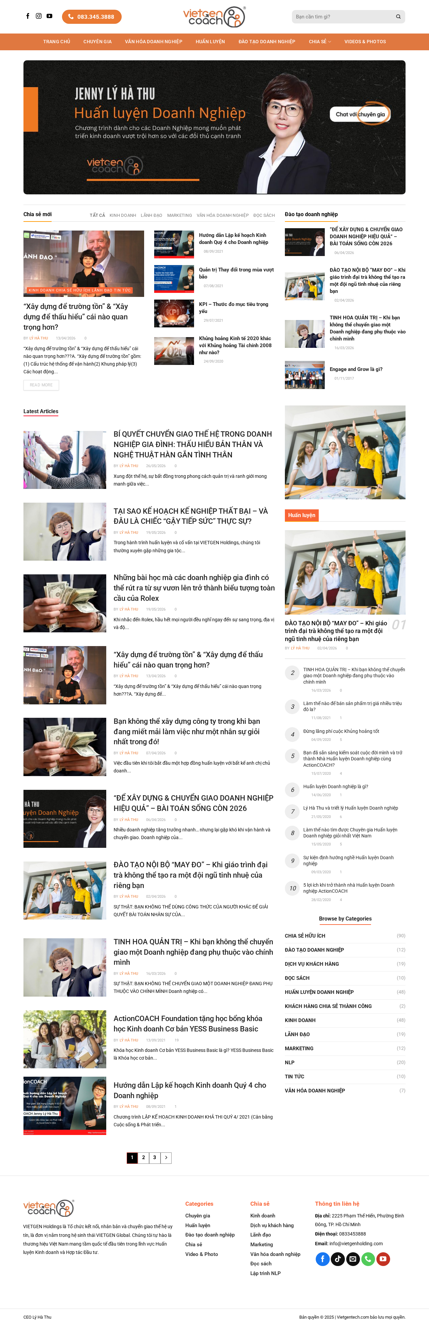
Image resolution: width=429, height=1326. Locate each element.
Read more (41, 385)
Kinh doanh (300, 1020)
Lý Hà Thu (38, 338)
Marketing (299, 1049)
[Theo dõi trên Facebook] (29, 16)
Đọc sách (297, 978)
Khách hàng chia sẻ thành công (328, 1006)
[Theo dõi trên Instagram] (39, 16)
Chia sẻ (318, 42)
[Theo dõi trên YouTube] (50, 16)
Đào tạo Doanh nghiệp (267, 42)
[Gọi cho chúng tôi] (368, 1259)
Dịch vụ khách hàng (312, 964)
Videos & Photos (365, 42)
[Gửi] (398, 17)
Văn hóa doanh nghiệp (275, 1254)
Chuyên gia (97, 42)
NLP (290, 1063)
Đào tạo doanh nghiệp (210, 1235)
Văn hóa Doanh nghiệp (153, 42)
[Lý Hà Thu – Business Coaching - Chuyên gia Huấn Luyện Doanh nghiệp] (214, 17)
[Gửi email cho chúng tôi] (353, 1259)
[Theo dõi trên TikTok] (338, 1259)
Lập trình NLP (265, 1273)
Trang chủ (56, 42)
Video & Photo (201, 1254)
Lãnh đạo (297, 1034)
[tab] (97, 215)
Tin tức (294, 1077)
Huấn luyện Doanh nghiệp (319, 992)
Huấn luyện (210, 42)
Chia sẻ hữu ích (305, 936)
